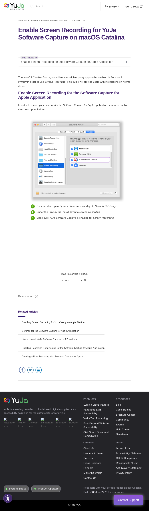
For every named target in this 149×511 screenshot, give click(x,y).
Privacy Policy (124, 472)
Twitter (30, 371)
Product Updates (48, 488)
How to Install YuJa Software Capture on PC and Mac (50, 339)
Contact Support (128, 500)
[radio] (65, 280)
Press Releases (92, 462)
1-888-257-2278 (97, 492)
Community (122, 419)
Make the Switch (92, 472)
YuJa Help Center (28, 20)
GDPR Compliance (127, 458)
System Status (18, 488)
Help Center (123, 429)
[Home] (14, 9)
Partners (88, 467)
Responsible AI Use (127, 462)
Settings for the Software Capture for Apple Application (50, 331)
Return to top (26, 296)
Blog (118, 404)
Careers (88, 458)
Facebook (22, 371)
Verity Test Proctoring (95, 418)
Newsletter (122, 434)
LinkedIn (39, 371)
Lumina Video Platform (54, 20)
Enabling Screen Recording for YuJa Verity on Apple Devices (54, 322)
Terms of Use (123, 448)
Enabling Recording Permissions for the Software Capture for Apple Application (63, 348)
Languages (111, 6)
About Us (88, 448)
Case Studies (123, 409)
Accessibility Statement (129, 453)
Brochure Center (125, 414)
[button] (7, 498)
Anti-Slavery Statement (129, 467)
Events (120, 424)
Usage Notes (78, 20)
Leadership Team (93, 453)
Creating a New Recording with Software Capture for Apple (52, 356)
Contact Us (89, 477)
